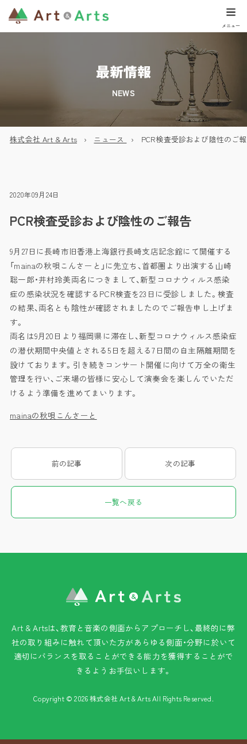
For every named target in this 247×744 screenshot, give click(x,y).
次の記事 (180, 463)
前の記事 (67, 463)
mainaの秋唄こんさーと (53, 415)
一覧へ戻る (123, 501)
